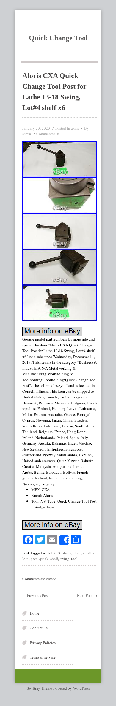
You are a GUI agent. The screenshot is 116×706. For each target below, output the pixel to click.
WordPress (81, 688)
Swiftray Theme (40, 688)
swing (64, 558)
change (78, 553)
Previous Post (35, 595)
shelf (54, 558)
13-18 (55, 553)
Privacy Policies (43, 642)
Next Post (87, 595)
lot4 (25, 558)
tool (74, 558)
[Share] (64, 540)
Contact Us (39, 627)
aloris (75, 128)
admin (26, 133)
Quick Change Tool (58, 38)
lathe (90, 553)
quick (43, 558)
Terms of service (43, 657)
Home (34, 613)
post (34, 558)
